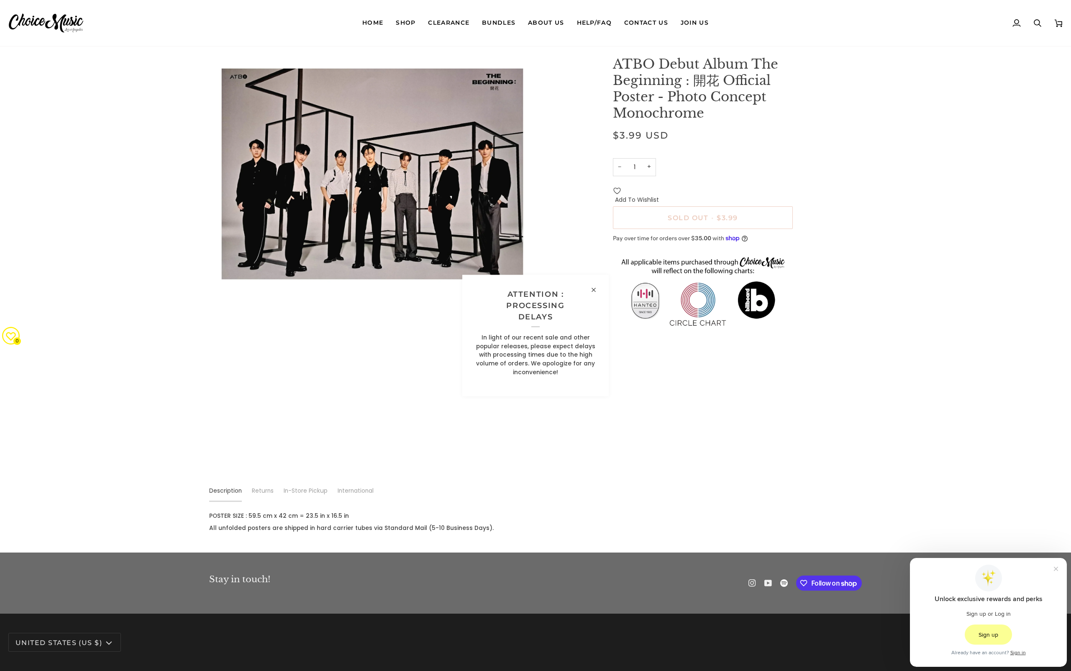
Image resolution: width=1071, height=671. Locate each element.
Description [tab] (225, 491)
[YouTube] (768, 583)
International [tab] (356, 491)
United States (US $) (58, 642)
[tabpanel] (535, 522)
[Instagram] (752, 583)
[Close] (597, 290)
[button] (405, 23)
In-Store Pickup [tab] (306, 491)
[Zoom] (225, 276)
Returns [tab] (263, 491)
